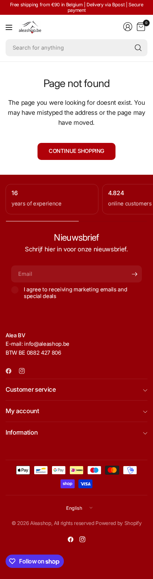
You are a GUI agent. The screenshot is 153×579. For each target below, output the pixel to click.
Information (22, 432)
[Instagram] (25, 371)
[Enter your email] (134, 273)
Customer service (31, 389)
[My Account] (127, 26)
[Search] (138, 47)
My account (22, 411)
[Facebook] (11, 371)
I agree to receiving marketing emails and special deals (75, 292)
